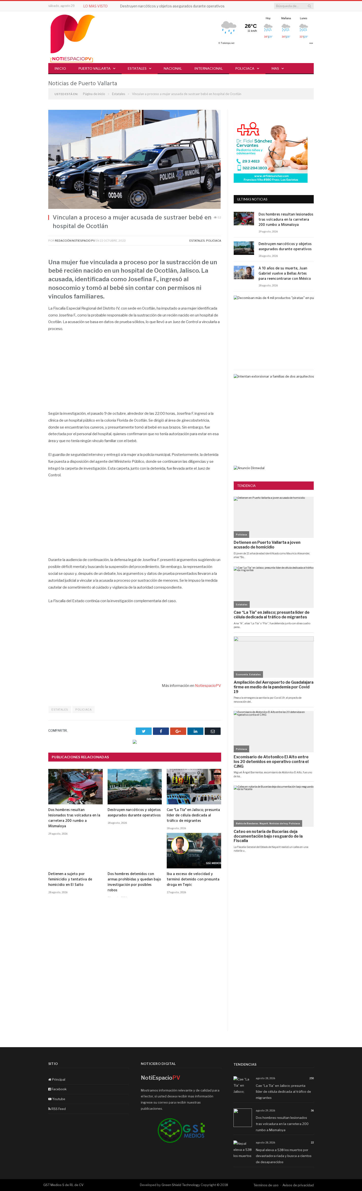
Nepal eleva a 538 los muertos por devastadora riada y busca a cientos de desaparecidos (284, 1156)
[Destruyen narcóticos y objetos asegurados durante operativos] (135, 786)
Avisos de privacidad (298, 1185)
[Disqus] (134, 968)
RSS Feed (58, 1109)
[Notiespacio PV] (73, 37)
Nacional (173, 68)
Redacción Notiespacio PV (75, 240)
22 (312, 1142)
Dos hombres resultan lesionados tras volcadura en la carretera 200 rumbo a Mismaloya (74, 818)
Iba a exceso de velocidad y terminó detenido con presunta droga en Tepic (193, 879)
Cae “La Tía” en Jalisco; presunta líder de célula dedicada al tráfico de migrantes (193, 815)
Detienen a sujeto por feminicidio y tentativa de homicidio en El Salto (70, 879)
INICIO (60, 68)
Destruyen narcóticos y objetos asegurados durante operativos (172, 6)
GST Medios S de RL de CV (63, 1185)
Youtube (58, 1099)
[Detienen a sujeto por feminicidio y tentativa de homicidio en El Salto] (75, 850)
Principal (58, 1079)
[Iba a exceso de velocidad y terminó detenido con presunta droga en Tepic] (194, 850)
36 (312, 1110)
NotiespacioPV (207, 685)
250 (311, 1078)
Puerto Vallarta (94, 68)
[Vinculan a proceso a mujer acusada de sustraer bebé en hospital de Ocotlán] (134, 160)
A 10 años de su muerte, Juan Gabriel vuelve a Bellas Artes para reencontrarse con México (285, 273)
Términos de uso (266, 1185)
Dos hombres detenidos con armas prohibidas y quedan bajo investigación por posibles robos (134, 882)
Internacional (208, 68)
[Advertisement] (134, 373)
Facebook (58, 1089)
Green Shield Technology (181, 1185)
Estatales (137, 68)
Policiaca (244, 68)
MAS (275, 68)
